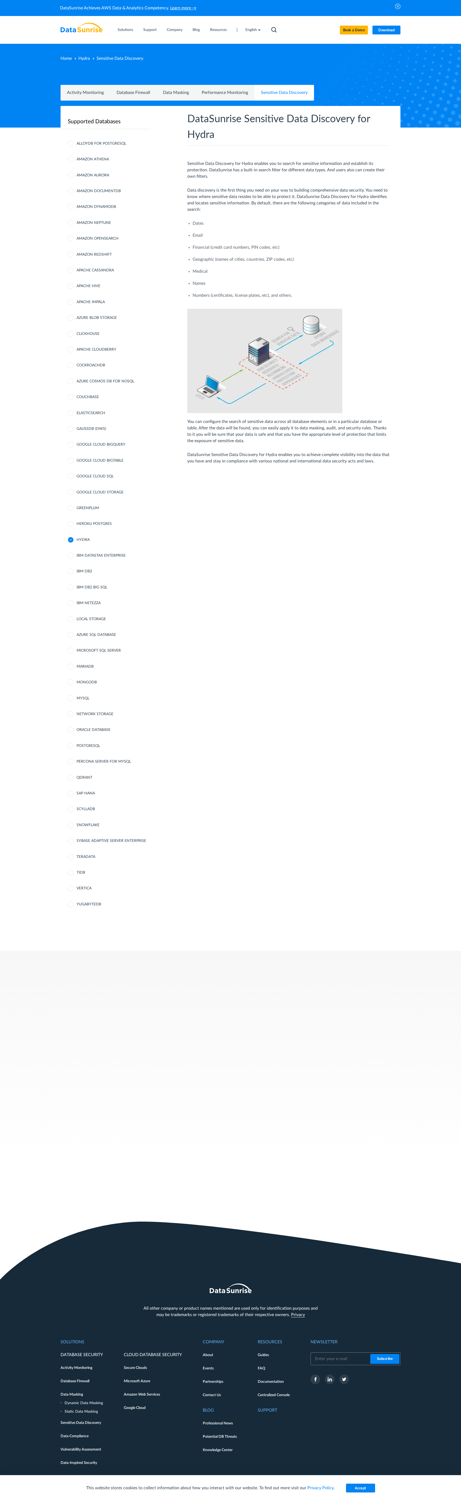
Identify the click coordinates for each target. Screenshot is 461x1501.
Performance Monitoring (225, 92)
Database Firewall (133, 92)
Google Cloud (135, 1408)
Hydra (84, 58)
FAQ (261, 1368)
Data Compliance (75, 1436)
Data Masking (176, 92)
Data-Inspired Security (79, 1463)
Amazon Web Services (142, 1394)
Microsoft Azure (137, 1381)
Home (66, 58)
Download (386, 30)
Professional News (218, 1423)
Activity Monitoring (85, 92)
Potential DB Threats (220, 1437)
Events (208, 1368)
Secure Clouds (135, 1368)
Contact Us (212, 1395)
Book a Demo (354, 30)
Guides (263, 1355)
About (208, 1355)
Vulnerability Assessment (81, 1449)
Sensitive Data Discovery (284, 92)
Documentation (271, 1382)
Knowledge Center (218, 1450)
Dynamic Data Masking (84, 1403)
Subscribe (385, 1359)
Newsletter (324, 1342)
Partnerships (213, 1382)
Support (150, 30)
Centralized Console (274, 1395)
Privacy (298, 1315)
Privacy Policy (320, 1488)
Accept (360, 1488)
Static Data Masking (81, 1411)
